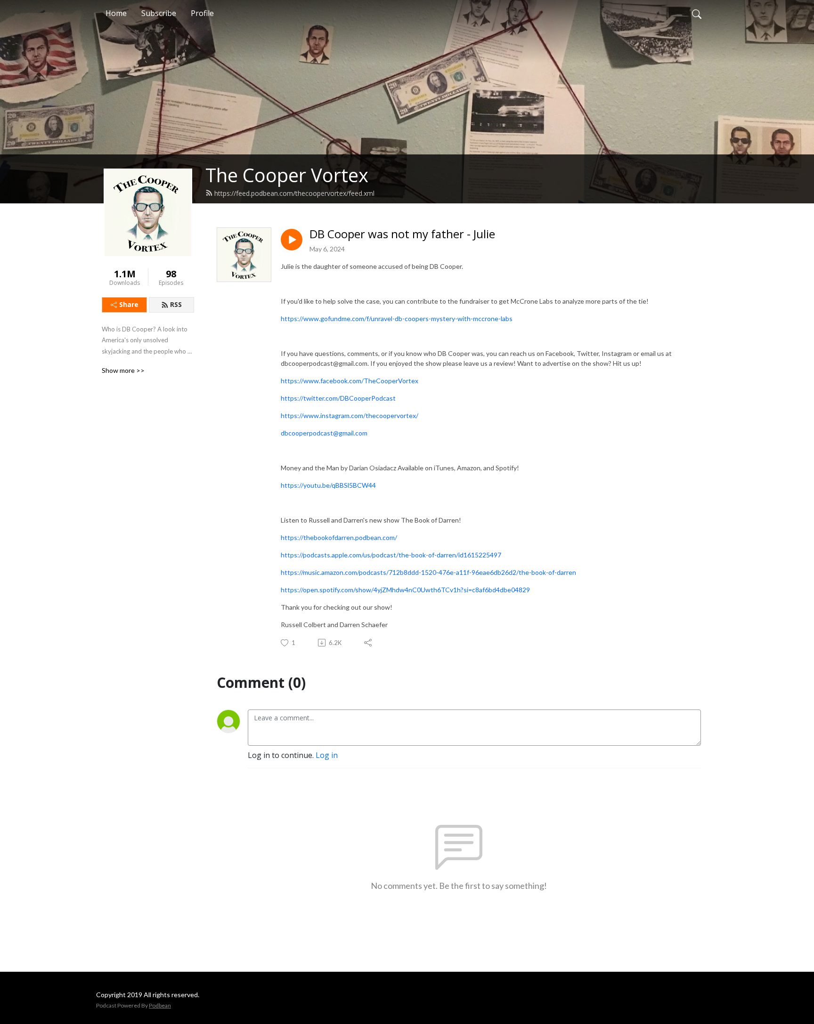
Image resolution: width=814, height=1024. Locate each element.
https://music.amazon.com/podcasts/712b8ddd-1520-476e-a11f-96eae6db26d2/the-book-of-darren (428, 572)
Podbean (160, 1005)
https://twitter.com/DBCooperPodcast (338, 398)
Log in (327, 755)
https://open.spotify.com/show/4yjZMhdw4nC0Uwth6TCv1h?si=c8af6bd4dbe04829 (405, 590)
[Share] (368, 642)
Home (116, 13)
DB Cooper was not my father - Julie (402, 234)
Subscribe (158, 13)
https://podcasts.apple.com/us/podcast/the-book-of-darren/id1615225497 (391, 555)
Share (128, 304)
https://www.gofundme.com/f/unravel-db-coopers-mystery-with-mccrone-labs (397, 318)
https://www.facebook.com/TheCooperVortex (349, 381)
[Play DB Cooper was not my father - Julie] (291, 239)
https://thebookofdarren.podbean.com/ (339, 537)
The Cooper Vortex (286, 175)
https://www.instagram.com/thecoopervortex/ (350, 415)
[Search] (696, 13)
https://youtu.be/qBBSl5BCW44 (328, 485)
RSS (176, 304)
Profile (202, 13)
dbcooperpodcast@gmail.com (324, 433)
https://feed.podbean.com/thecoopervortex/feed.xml (294, 193)
